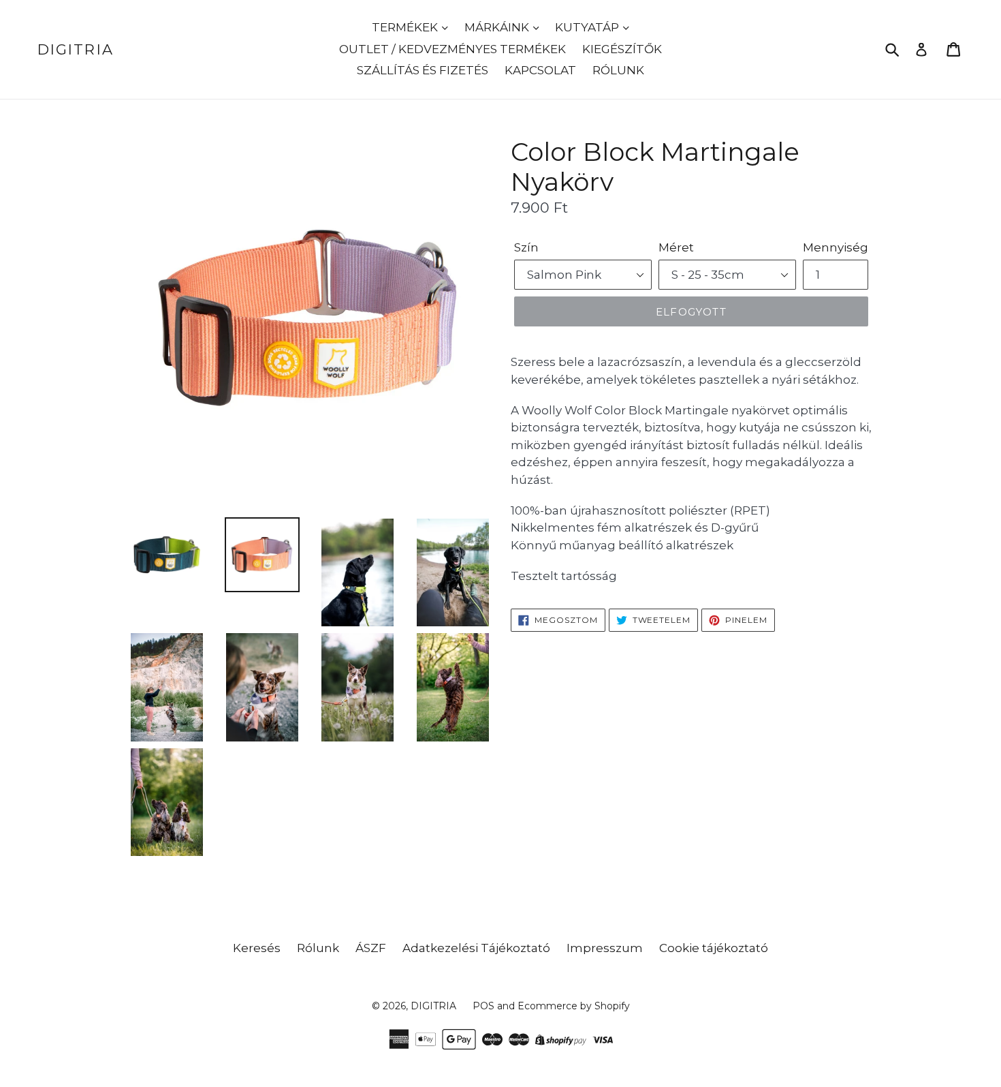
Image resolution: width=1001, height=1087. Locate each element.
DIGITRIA (75, 49)
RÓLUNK (618, 70)
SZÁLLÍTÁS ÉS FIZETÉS (422, 70)
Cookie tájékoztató (713, 948)
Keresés (257, 948)
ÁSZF (370, 948)
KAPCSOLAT (540, 70)
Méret (676, 247)
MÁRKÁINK (498, 27)
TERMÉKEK (406, 27)
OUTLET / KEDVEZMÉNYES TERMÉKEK (452, 49)
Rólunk (318, 948)
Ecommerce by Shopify (574, 1006)
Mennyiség (835, 247)
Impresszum (605, 948)
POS (483, 1006)
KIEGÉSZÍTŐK (622, 49)
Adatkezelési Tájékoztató (476, 948)
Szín (526, 247)
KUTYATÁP (588, 27)
